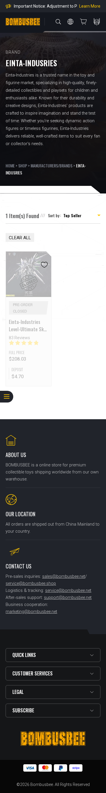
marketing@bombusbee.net (31, 611)
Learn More (89, 6)
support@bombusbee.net (68, 597)
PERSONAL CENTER (96, 21)
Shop (22, 165)
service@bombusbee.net (68, 590)
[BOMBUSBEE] (23, 22)
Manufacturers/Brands (51, 165)
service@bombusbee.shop (31, 583)
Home (10, 165)
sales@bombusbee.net (63, 576)
